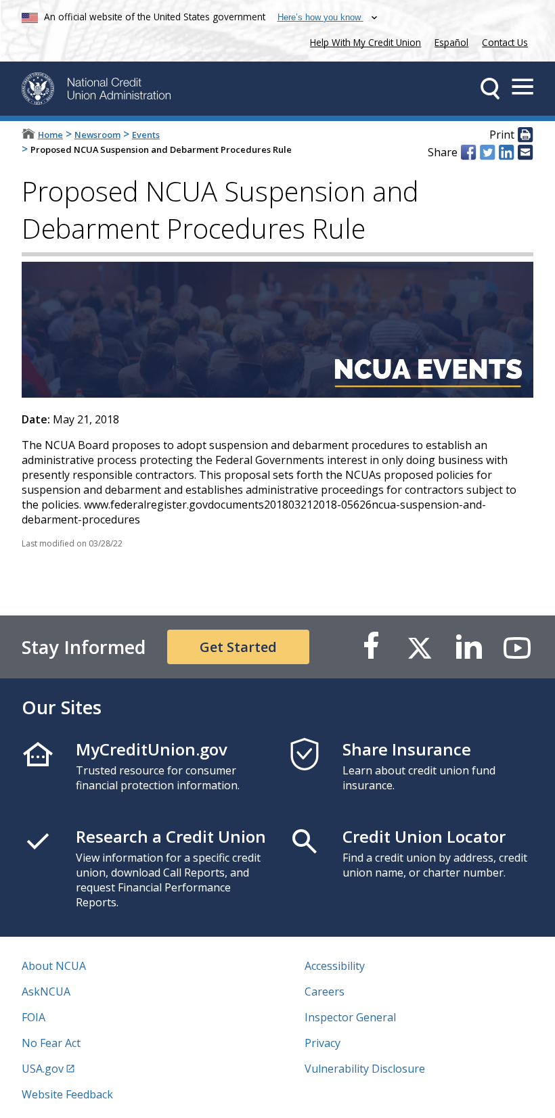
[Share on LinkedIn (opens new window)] (506, 152)
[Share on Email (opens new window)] (525, 152)
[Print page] (525, 135)
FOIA (33, 1017)
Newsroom (97, 135)
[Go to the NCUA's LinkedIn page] (468, 647)
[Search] (490, 88)
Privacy (322, 1042)
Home (50, 135)
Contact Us (505, 42)
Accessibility (335, 965)
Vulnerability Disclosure (365, 1068)
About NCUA (54, 965)
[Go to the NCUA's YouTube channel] (517, 647)
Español (451, 42)
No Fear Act (51, 1042)
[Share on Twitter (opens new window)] (487, 152)
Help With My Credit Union (363, 41)
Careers (325, 991)
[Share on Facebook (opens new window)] (468, 152)
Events (146, 135)
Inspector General (350, 1017)
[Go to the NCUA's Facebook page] (371, 647)
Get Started (238, 647)
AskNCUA (46, 991)
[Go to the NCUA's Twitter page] (419, 647)
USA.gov (43, 1068)
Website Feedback (67, 1094)
